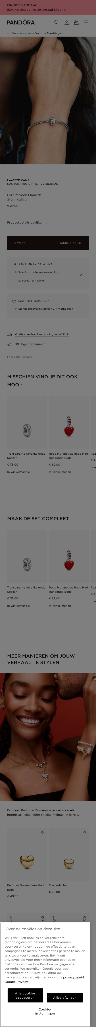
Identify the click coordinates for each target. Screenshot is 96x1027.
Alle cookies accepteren (25, 995)
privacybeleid (73, 977)
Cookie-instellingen (45, 1011)
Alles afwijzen (65, 997)
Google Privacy (16, 982)
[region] (45, 974)
